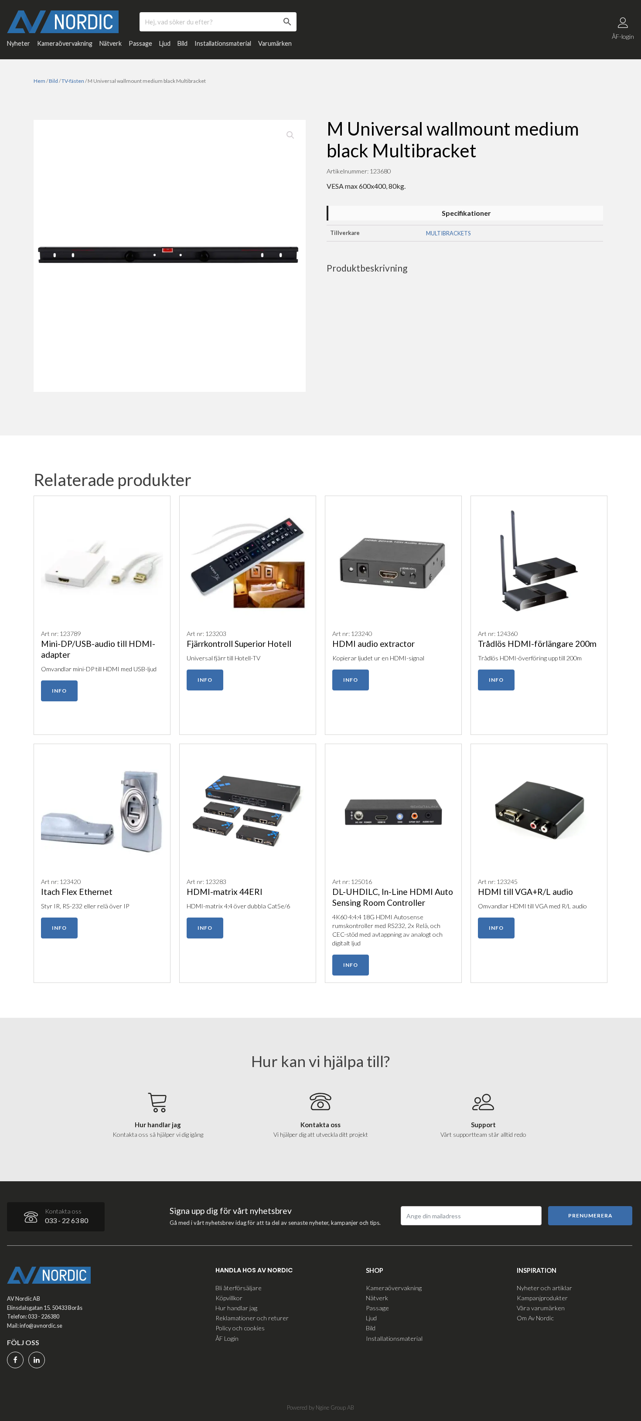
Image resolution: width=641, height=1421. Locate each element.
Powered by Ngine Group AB (320, 1407)
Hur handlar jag (236, 1308)
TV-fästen (72, 81)
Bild (182, 43)
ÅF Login (227, 1338)
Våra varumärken (541, 1308)
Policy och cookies (240, 1328)
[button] (290, 135)
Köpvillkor (228, 1298)
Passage (140, 43)
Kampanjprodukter (542, 1298)
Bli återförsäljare (238, 1288)
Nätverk (110, 43)
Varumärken (275, 43)
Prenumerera (590, 1215)
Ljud (164, 43)
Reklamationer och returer (252, 1318)
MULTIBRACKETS (448, 233)
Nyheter (18, 43)
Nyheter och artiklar (544, 1288)
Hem (39, 81)
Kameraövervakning (64, 43)
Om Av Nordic (535, 1318)
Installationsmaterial (222, 43)
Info (59, 690)
